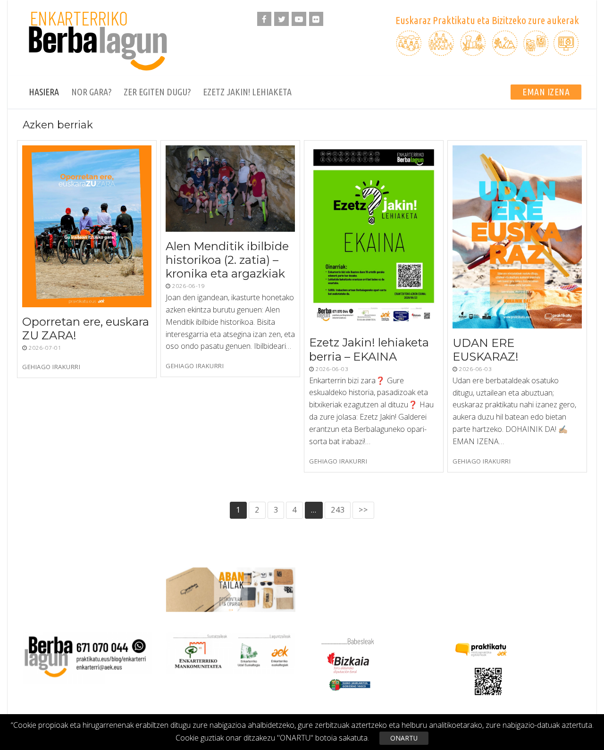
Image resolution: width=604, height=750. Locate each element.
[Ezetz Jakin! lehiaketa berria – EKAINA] (373, 236)
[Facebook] (264, 19)
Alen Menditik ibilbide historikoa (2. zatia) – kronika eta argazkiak (227, 259)
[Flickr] (316, 19)
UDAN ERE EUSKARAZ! (486, 349)
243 (337, 510)
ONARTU (404, 737)
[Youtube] (299, 19)
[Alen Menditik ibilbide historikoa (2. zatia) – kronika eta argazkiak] (230, 188)
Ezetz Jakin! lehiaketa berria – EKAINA (369, 349)
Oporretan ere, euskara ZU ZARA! (85, 328)
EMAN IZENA (546, 91)
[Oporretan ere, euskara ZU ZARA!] (86, 226)
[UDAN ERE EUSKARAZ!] (517, 237)
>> (363, 510)
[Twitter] (281, 19)
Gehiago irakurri (51, 367)
